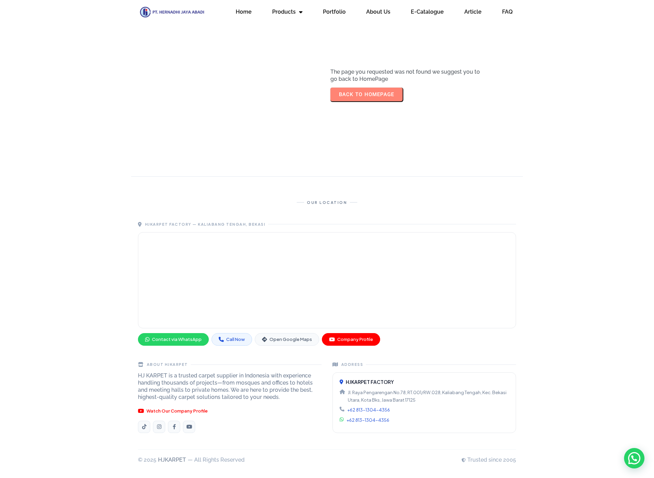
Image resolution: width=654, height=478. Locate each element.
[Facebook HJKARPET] (174, 427)
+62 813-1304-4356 (368, 410)
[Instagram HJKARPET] (159, 427)
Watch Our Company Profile (177, 411)
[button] (634, 458)
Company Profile (355, 339)
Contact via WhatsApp (177, 339)
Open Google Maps (290, 339)
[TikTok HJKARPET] (144, 427)
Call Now (235, 339)
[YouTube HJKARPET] (189, 427)
